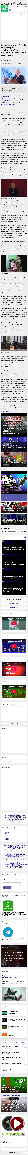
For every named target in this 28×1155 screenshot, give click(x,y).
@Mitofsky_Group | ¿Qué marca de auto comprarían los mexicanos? (12, 103)
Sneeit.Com (16, 1152)
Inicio (2, 42)
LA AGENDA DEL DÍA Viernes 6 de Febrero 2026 (15, 812)
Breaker (7, 839)
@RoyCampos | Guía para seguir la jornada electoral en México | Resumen (13, 590)
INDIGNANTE (4, 470)
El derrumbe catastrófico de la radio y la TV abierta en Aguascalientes (15, 846)
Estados (4, 416)
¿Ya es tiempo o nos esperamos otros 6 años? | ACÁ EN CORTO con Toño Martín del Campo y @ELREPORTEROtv (13, 427)
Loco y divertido (6, 443)
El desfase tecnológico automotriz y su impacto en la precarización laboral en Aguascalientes (15, 850)
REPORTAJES (4, 1075)
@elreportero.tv (14, 723)
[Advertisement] (14, 28)
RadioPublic (7, 838)
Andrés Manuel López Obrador (15, 965)
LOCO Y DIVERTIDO (6, 411)
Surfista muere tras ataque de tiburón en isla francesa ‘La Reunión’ (13, 563)
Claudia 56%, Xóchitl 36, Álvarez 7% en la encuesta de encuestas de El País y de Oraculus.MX (13, 1107)
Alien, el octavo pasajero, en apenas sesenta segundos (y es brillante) (15, 867)
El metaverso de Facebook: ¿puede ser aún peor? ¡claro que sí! (15, 863)
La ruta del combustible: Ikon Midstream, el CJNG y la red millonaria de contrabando (15, 854)
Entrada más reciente (14, 599)
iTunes (6, 834)
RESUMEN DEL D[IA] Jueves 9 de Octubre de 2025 (13, 1088)
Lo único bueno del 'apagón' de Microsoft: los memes (13, 463)
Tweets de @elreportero (8, 761)
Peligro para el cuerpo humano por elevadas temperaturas (13, 577)
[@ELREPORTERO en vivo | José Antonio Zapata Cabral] (14, 4)
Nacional (6, 42)
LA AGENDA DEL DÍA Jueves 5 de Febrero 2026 (15, 815)
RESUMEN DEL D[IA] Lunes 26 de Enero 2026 (15, 819)
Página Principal (14, 607)
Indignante (5, 485)
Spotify (7, 832)
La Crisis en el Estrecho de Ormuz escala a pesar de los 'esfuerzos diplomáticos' (15, 856)
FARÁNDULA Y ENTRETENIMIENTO (10, 1095)
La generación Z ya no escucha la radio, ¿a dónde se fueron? (13, 976)
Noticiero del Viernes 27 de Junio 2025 (14, 448)
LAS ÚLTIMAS (6, 1007)
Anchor (7, 836)
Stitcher (7, 837)
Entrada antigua (14, 603)
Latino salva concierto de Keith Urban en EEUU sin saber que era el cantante (13, 549)
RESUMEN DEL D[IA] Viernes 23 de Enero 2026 (15, 822)
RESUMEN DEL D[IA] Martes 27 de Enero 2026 (15, 817)
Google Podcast (8, 833)
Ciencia (4, 1103)
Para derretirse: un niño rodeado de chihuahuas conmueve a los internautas (15, 869)
